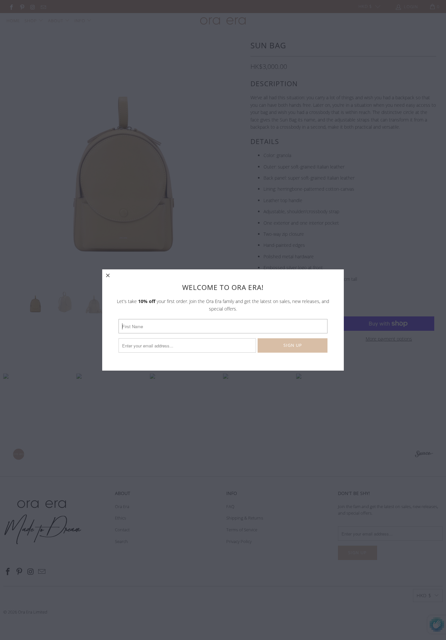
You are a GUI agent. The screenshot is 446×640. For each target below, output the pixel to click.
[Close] (108, 275)
